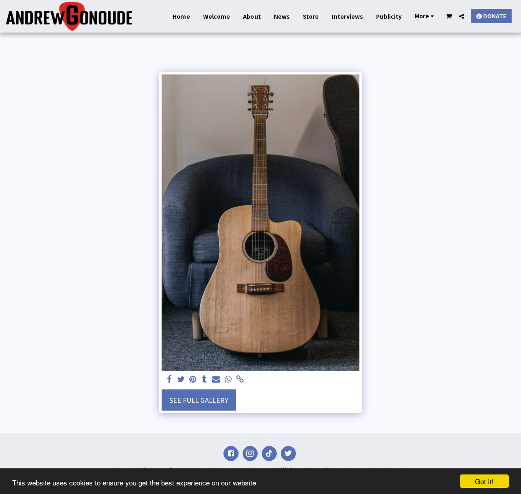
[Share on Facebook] (169, 379)
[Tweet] (181, 379)
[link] (240, 379)
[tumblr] (204, 379)
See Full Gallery (198, 400)
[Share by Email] (216, 379)
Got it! (484, 481)
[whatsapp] (228, 379)
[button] (449, 16)
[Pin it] (192, 379)
